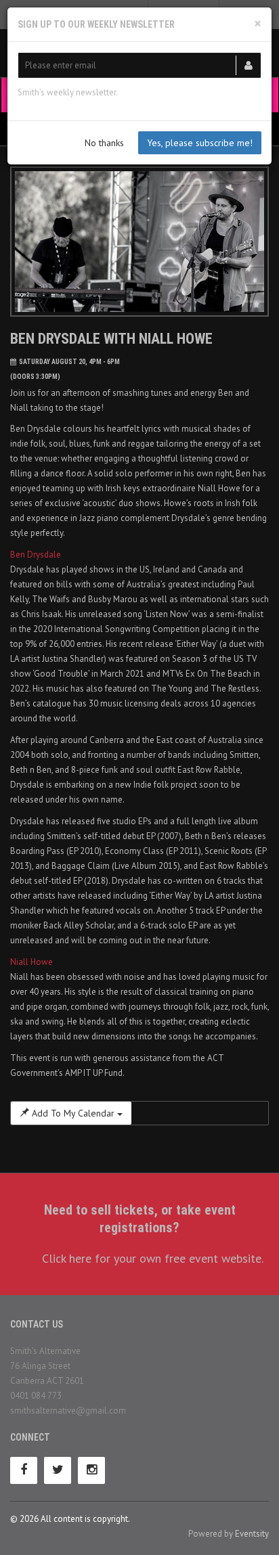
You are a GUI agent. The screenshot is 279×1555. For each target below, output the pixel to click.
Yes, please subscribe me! (200, 143)
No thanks (104, 143)
